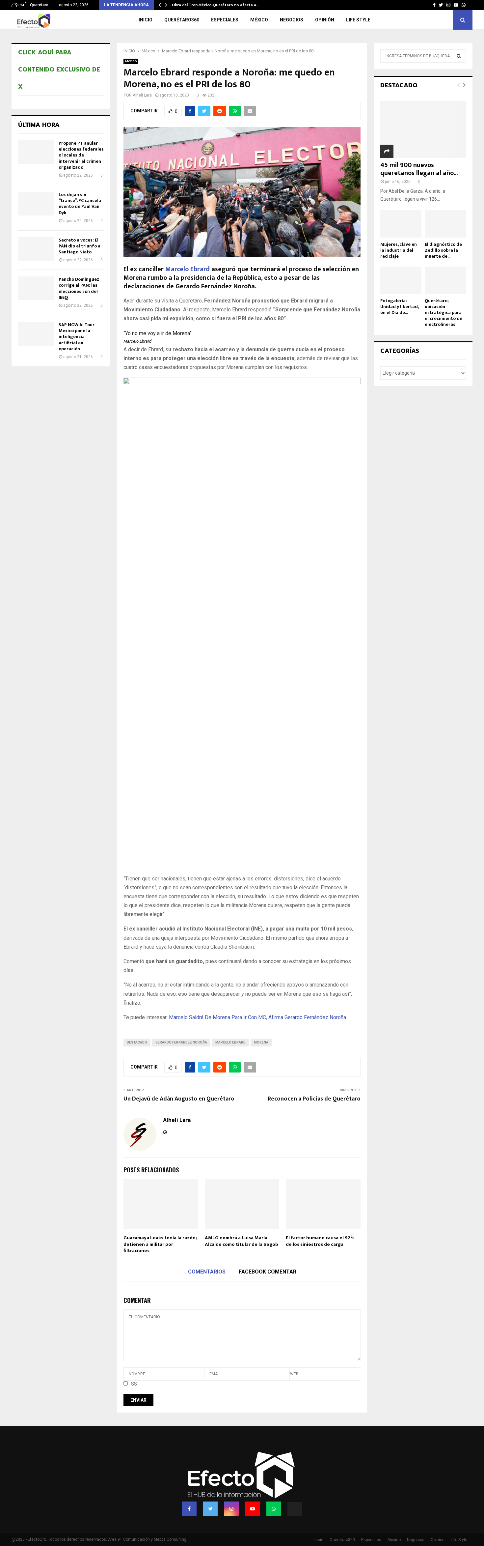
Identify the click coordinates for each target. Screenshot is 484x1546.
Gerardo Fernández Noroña (181, 1042)
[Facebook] (189, 1509)
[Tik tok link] (470, 5)
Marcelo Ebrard (187, 269)
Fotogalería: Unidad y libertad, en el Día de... (399, 306)
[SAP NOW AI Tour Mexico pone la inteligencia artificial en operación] (36, 334)
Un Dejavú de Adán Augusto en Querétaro (178, 1099)
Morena (261, 1042)
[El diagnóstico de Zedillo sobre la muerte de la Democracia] (445, 223)
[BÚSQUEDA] (459, 56)
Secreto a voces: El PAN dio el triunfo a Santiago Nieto (79, 246)
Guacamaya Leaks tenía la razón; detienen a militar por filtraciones (160, 1244)
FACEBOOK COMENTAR (267, 1272)
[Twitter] (210, 1509)
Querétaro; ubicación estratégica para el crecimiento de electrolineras (443, 312)
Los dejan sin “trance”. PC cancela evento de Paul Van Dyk (80, 203)
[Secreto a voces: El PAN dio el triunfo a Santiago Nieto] (36, 249)
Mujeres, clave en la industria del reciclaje (398, 250)
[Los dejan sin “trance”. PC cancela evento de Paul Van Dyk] (36, 203)
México (259, 19)
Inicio (145, 19)
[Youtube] (252, 1509)
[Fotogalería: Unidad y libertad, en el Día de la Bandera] (400, 280)
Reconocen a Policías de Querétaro (314, 1099)
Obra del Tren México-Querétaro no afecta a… (215, 5)
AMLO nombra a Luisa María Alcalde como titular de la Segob (241, 1241)
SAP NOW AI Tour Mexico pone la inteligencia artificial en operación (76, 337)
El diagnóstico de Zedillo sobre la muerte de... (443, 250)
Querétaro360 (181, 19)
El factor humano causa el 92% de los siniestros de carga (320, 1241)
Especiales (224, 19)
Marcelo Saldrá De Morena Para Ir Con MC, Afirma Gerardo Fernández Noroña (257, 1017)
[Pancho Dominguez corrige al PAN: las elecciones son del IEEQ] (36, 288)
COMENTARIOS (207, 1272)
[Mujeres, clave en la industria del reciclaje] (400, 223)
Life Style (358, 19)
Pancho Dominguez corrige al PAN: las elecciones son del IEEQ (79, 288)
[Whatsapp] (273, 1509)
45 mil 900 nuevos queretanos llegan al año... (419, 169)
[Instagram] (231, 1509)
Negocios (291, 19)
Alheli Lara (142, 95)
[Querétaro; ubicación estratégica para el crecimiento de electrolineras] (445, 280)
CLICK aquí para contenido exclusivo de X (59, 69)
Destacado (137, 1042)
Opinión (324, 19)
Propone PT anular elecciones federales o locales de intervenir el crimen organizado (81, 155)
